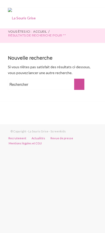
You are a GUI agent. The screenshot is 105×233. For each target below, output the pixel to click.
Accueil (40, 31)
